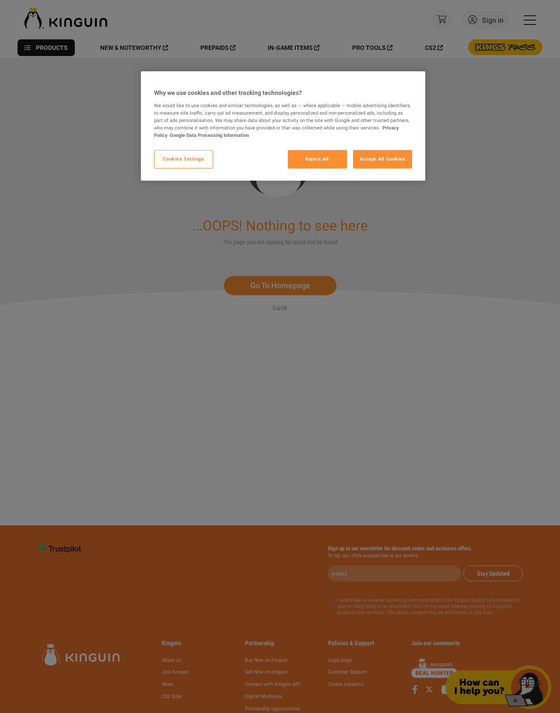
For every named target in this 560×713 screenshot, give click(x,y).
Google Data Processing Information (209, 135)
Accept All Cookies (382, 159)
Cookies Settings (183, 159)
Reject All (317, 159)
